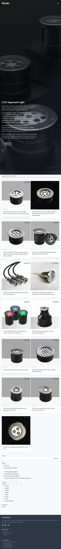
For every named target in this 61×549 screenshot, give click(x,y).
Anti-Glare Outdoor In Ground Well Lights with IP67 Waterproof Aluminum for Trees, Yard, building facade (44, 213)
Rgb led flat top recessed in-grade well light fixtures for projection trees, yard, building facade (16, 212)
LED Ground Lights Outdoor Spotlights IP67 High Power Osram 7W (14, 409)
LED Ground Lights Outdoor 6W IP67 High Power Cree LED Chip (43, 409)
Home (3, 176)
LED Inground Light (10, 471)
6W (6, 494)
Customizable (8, 501)
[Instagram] (6, 525)
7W (6, 496)
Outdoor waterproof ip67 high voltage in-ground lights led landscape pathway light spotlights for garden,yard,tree (15, 254)
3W (6, 492)
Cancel (4, 506)
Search (4, 455)
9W (6, 499)
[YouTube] (8, 525)
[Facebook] (3, 525)
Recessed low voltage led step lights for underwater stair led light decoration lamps (43, 293)
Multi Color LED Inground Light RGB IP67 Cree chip (15, 447)
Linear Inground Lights (11, 474)
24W (6, 490)
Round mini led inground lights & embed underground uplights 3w (42, 332)
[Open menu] (57, 3)
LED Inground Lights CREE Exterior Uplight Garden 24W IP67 (43, 370)
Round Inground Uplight (11, 476)
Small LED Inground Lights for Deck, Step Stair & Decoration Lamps (15, 293)
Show (4, 504)
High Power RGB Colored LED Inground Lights (15, 369)
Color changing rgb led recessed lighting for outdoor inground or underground (14, 332)
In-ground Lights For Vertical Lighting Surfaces (17, 478)
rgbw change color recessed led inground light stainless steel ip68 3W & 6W (44, 253)
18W (6, 488)
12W (6, 486)
